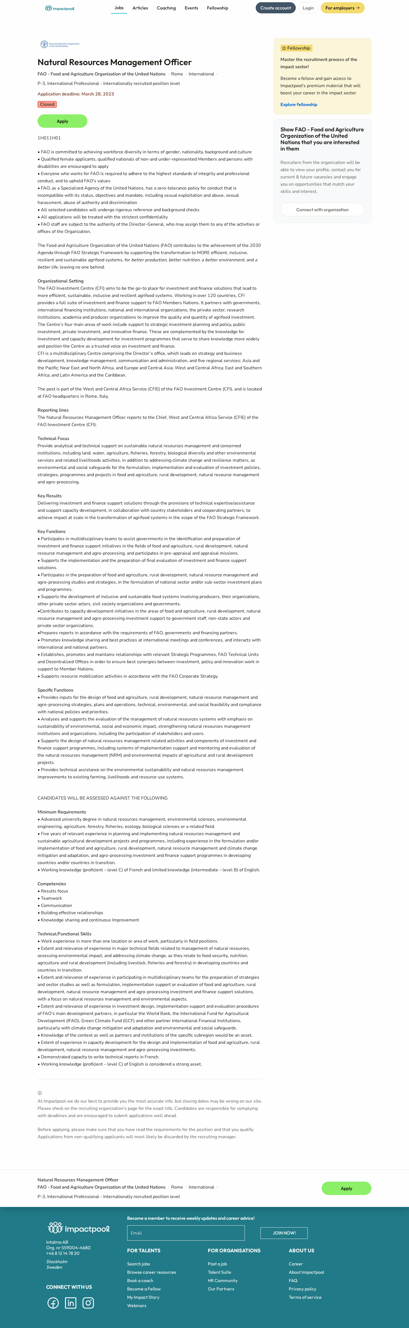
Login (308, 8)
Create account (275, 8)
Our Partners (221, 1289)
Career (296, 1263)
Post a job (217, 1263)
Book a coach (140, 1280)
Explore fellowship (298, 104)
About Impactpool (306, 1272)
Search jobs (138, 1263)
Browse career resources (151, 1272)
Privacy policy (302, 1289)
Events (191, 8)
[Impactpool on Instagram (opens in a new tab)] (88, 1309)
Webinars (136, 1305)
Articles (140, 8)
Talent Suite (219, 1272)
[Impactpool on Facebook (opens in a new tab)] (53, 1309)
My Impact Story (143, 1297)
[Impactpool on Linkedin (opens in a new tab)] (71, 1309)
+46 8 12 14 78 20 (63, 1253)
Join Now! (284, 1233)
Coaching (166, 8)
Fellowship (217, 8)
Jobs (119, 7)
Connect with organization (322, 209)
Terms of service (305, 1297)
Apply (62, 121)
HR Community (223, 1280)
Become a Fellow (144, 1289)
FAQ (293, 1280)
